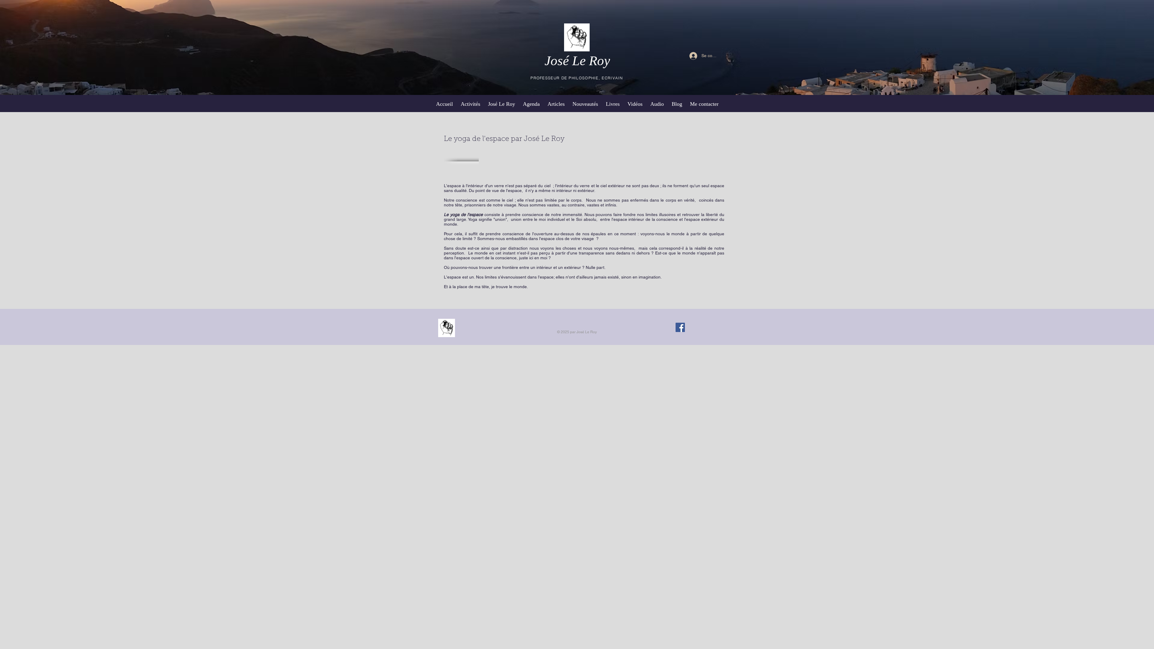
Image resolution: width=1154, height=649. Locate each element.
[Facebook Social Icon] (680, 327)
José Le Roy (577, 60)
